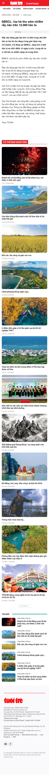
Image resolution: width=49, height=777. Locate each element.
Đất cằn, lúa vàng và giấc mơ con (17, 255)
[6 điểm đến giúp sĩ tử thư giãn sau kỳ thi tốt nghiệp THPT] (24, 311)
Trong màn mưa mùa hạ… (13, 520)
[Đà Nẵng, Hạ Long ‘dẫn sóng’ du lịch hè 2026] (24, 467)
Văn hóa (27, 14)
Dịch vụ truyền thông (11, 735)
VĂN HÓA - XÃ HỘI (10, 14)
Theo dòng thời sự (23, 618)
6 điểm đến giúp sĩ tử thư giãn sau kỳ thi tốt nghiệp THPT (21, 329)
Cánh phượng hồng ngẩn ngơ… (16, 292)
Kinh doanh (28, 9)
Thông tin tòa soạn (11, 718)
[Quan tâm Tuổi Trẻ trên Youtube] (5, 744)
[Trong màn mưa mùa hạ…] (24, 503)
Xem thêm (23, 606)
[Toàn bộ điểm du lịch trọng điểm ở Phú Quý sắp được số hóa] (24, 350)
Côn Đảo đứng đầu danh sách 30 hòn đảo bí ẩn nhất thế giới (23, 217)
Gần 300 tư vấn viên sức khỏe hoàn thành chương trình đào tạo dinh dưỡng (24, 407)
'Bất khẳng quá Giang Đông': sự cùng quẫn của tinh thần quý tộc (23, 445)
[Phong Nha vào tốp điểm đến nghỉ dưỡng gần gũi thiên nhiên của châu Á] (24, 539)
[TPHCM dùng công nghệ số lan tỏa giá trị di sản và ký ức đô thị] (24, 578)
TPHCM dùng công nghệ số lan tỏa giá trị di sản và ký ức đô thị (23, 596)
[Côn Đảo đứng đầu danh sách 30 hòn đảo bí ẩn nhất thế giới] (24, 200)
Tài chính (17, 9)
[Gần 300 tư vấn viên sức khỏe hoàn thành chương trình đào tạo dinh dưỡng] (24, 389)
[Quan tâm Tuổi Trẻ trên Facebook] (10, 744)
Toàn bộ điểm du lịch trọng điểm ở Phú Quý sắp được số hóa (23, 368)
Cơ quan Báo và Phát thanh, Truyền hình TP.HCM (22, 720)
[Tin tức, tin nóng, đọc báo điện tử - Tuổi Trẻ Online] (16, 3)
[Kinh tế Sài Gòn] (31, 3)
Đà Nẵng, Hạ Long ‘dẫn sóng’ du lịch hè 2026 (22, 483)
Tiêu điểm (6, 9)
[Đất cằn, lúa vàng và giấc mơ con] (24, 239)
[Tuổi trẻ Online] (13, 700)
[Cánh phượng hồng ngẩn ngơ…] (24, 275)
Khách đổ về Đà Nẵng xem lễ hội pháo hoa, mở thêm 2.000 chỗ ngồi (23, 179)
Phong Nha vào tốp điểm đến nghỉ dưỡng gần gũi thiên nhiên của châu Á (24, 557)
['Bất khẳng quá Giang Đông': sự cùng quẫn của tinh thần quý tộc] (24, 428)
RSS (14, 737)
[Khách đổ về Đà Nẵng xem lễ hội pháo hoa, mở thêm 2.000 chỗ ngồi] (24, 161)
